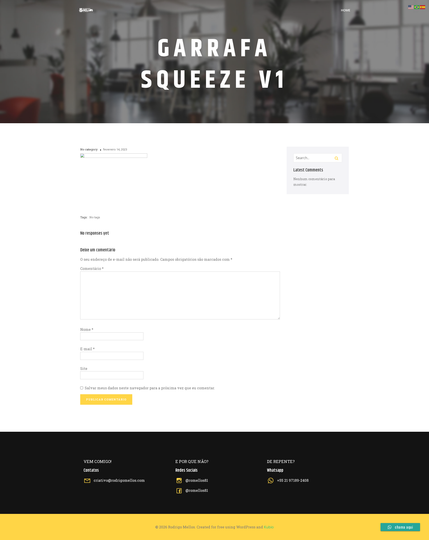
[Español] (423, 6)
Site (83, 368)
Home (345, 10)
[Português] (417, 6)
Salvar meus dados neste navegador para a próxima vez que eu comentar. (150, 388)
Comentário (92, 268)
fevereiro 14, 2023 (115, 149)
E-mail (87, 348)
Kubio (269, 527)
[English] (411, 6)
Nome (86, 329)
